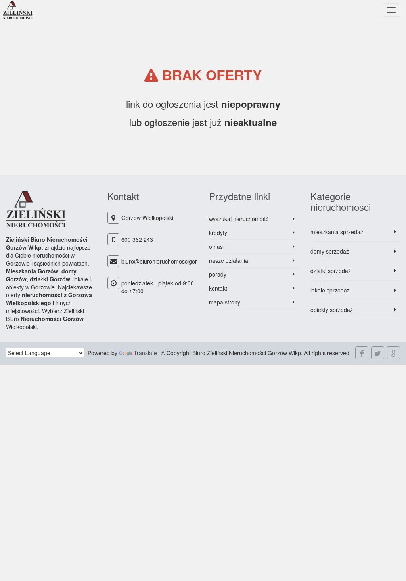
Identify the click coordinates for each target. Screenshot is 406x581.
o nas (216, 246)
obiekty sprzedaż (331, 309)
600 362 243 (137, 239)
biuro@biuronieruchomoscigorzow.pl (167, 261)
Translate (145, 353)
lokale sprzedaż (330, 290)
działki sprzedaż (330, 271)
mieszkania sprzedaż (336, 232)
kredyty (218, 233)
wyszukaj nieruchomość (238, 219)
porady (217, 274)
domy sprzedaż (329, 251)
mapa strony (224, 302)
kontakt (218, 288)
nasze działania (228, 260)
